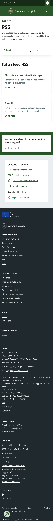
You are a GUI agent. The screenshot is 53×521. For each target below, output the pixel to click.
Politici (4, 259)
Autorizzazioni (7, 285)
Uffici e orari (7, 406)
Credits (47, 508)
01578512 (14, 362)
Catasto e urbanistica (11, 290)
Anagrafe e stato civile (11, 281)
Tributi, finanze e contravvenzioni (15, 302)
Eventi (4, 338)
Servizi (30, 508)
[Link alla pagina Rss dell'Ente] (3, 494)
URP (3, 402)
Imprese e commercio (11, 298)
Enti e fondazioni (9, 247)
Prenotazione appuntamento (14, 478)
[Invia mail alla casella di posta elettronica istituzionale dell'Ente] (21, 366)
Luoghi (4, 334)
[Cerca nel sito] (45, 11)
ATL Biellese (7, 453)
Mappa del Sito (18, 511)
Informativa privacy (10, 457)
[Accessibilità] (7, 514)
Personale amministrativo (12, 255)
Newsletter (6, 498)
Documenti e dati (9, 242)
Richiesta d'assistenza (11, 481)
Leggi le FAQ (7, 472)
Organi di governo (9, 251)
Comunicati (6, 320)
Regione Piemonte (10, 3)
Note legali (6, 461)
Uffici (4, 263)
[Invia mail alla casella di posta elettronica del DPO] (16, 425)
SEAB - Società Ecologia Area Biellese (18, 449)
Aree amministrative (10, 238)
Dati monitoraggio (9, 508)
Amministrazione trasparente (14, 469)
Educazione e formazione (12, 294)
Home (4, 20)
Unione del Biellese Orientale (14, 444)
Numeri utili (6, 410)
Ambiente (6, 277)
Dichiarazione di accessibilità (13, 465)
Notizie (4, 316)
